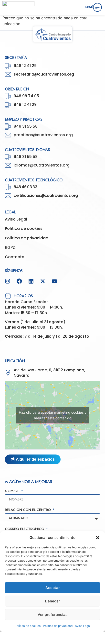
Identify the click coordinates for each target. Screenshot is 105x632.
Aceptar (52, 587)
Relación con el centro (28, 510)
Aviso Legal (83, 626)
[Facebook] (19, 281)
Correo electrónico (25, 529)
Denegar (52, 601)
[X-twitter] (42, 281)
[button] (97, 537)
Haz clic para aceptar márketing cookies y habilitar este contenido (52, 415)
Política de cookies (28, 626)
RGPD (10, 247)
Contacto (14, 257)
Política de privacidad (58, 626)
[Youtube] (54, 281)
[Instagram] (7, 281)
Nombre (12, 491)
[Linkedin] (31, 281)
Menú (89, 7)
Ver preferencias (52, 614)
